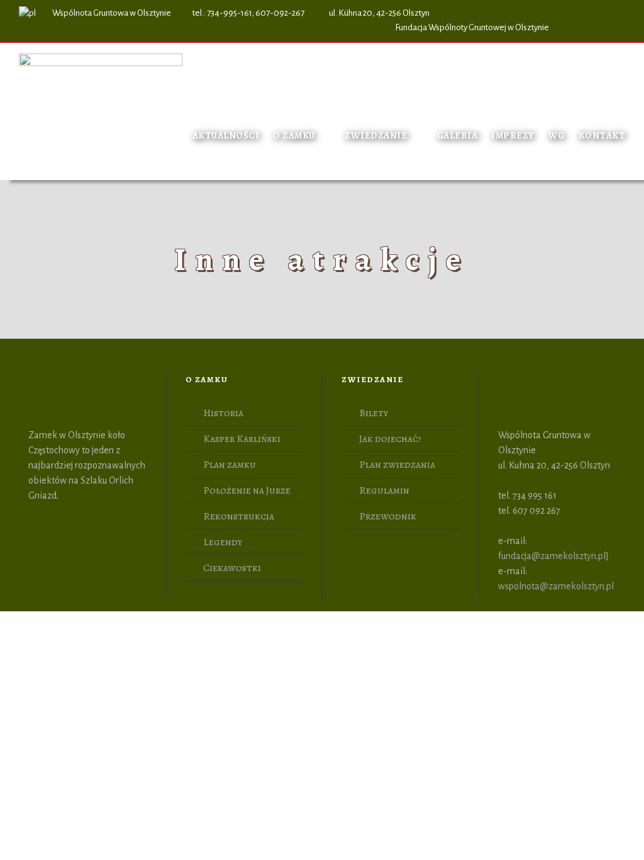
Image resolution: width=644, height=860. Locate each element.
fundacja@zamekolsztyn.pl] (553, 556)
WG (556, 135)
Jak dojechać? (390, 439)
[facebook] (575, 27)
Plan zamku (229, 465)
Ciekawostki (232, 568)
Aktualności (226, 135)
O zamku (294, 135)
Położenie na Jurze (247, 490)
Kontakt (602, 135)
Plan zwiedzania (397, 465)
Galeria (457, 135)
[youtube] (621, 27)
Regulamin (384, 490)
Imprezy (513, 135)
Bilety (373, 413)
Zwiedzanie (376, 135)
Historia (223, 413)
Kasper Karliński (241, 439)
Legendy (222, 542)
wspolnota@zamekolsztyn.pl (556, 586)
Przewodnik (387, 516)
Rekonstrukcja (238, 516)
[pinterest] (598, 27)
